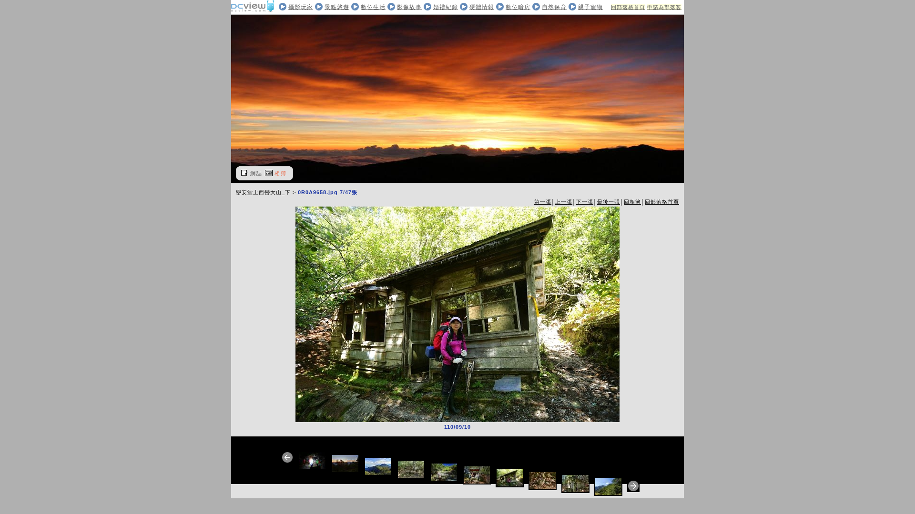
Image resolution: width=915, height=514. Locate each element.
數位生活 (373, 7)
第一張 (542, 202)
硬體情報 (481, 7)
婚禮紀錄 (445, 7)
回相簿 (632, 202)
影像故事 (409, 7)
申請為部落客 (664, 7)
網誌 (256, 173)
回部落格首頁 (628, 7)
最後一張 (608, 202)
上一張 (563, 202)
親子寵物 (590, 7)
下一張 (584, 202)
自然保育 (554, 7)
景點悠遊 (337, 7)
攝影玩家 (300, 7)
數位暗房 (518, 7)
